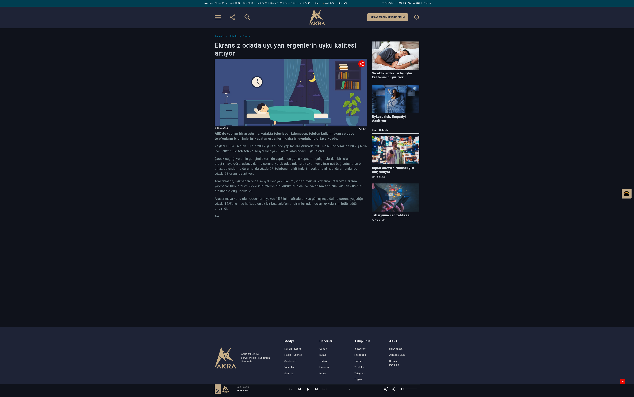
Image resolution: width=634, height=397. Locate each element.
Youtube (359, 367)
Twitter (358, 361)
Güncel (323, 348)
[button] (218, 389)
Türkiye (323, 361)
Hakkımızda (396, 348)
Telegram (359, 373)
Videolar (289, 367)
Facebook (360, 354)
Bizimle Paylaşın (394, 363)
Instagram (360, 348)
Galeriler (289, 373)
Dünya (323, 354)
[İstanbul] (208, 3)
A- (365, 128)
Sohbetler (290, 361)
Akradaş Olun (397, 354)
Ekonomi (324, 367)
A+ (361, 128)
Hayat (322, 373)
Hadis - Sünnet (293, 354)
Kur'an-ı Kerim (292, 348)
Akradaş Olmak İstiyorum (387, 17)
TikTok (358, 379)
